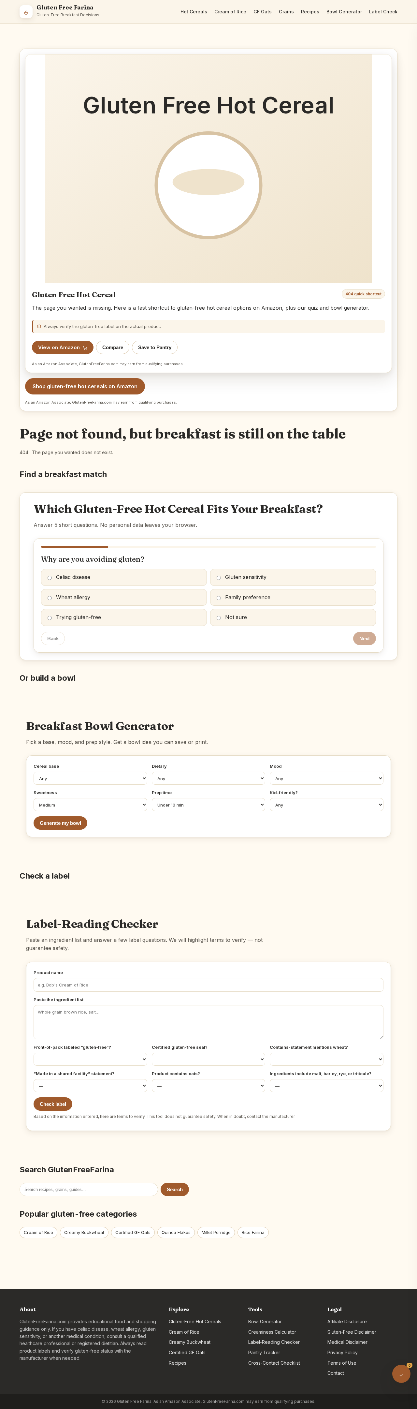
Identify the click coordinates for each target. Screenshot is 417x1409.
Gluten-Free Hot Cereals (195, 1321)
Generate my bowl (60, 823)
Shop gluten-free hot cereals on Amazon (85, 386)
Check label (53, 1104)
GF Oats (262, 11)
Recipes (310, 11)
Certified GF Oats (133, 1232)
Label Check (383, 11)
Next (364, 638)
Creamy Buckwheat (84, 1232)
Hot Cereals (193, 11)
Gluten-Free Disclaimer (351, 1332)
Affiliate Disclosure (347, 1321)
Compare (112, 347)
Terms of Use (341, 1363)
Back (53, 638)
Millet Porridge (216, 1232)
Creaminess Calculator (272, 1332)
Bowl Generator (344, 11)
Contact (335, 1373)
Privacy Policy (342, 1352)
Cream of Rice (230, 11)
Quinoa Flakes (176, 1232)
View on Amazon (59, 347)
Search (175, 1189)
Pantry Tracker (264, 1352)
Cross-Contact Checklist (274, 1363)
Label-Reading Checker (274, 1342)
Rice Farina (253, 1232)
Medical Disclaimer (347, 1342)
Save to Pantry (154, 347)
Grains (286, 11)
